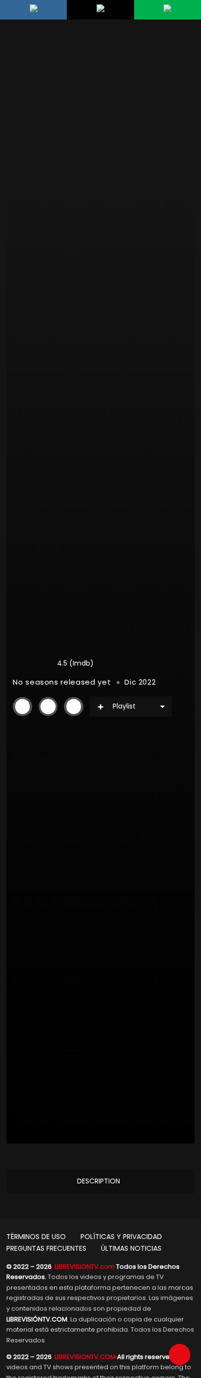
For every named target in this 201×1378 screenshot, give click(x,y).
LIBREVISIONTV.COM (85, 1356)
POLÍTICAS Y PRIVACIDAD (121, 1236)
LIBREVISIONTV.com (85, 1266)
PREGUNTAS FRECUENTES (46, 1248)
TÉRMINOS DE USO (36, 1236)
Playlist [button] (124, 706)
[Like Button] (47, 706)
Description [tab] (98, 1181)
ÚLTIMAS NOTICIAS (131, 1248)
